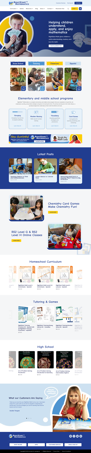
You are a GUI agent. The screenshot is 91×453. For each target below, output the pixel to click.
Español (73, 63)
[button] (26, 418)
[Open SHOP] (76, 9)
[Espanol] (72, 79)
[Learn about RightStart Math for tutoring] (36, 79)
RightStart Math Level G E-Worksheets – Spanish (26, 286)
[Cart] (80, 8)
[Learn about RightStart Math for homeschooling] (18, 79)
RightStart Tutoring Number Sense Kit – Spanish (64, 326)
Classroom (54, 63)
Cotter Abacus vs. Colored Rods (44, 177)
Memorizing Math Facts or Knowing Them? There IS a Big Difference (70, 178)
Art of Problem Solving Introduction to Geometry (44, 371)
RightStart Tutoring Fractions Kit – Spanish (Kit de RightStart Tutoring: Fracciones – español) (26, 328)
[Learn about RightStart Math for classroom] (54, 79)
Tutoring (36, 63)
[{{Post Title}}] (20, 166)
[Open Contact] (52, 9)
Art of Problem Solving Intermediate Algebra (63, 372)
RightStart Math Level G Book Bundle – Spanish (63, 286)
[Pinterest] (80, 436)
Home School (18, 63)
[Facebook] (70, 436)
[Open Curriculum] (17, 9)
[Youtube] (77, 436)
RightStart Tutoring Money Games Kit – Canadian (45, 326)
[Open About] (44, 9)
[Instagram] (74, 436)
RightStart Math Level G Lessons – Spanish (44, 286)
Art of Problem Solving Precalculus (25, 371)
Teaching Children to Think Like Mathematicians (19, 177)
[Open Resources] (32, 9)
